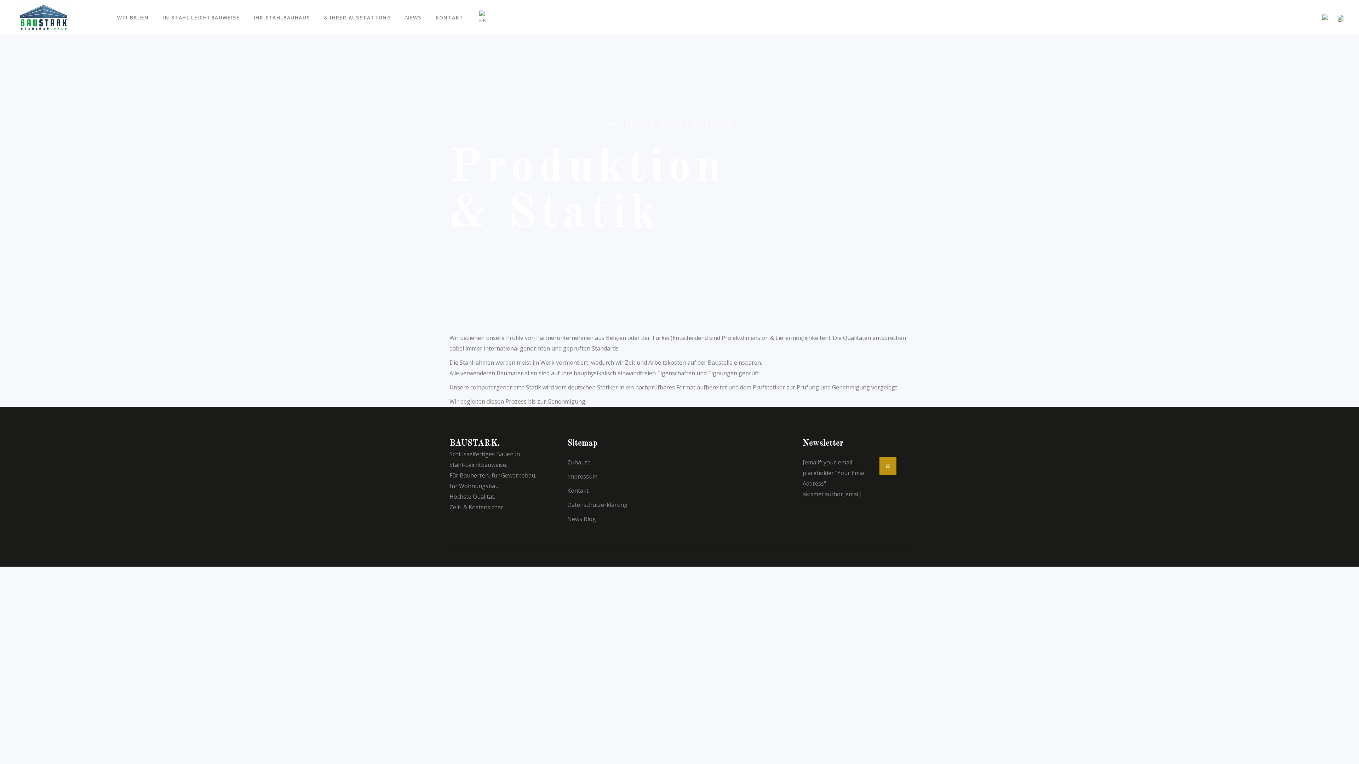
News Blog (581, 519)
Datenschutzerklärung (597, 505)
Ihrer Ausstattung (680, 124)
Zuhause (579, 462)
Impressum (582, 476)
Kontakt (578, 490)
